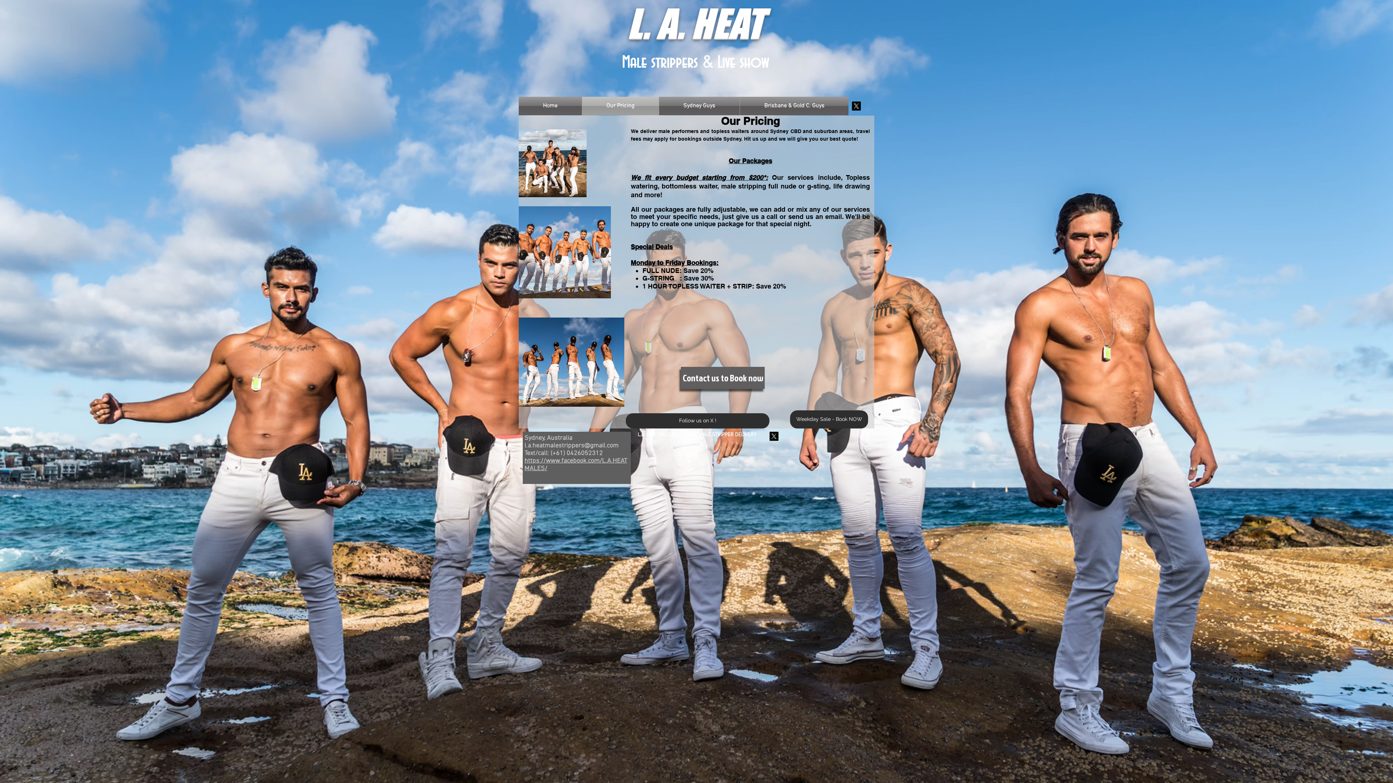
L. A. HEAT (695, 23)
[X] (856, 106)
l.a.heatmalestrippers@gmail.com (572, 446)
